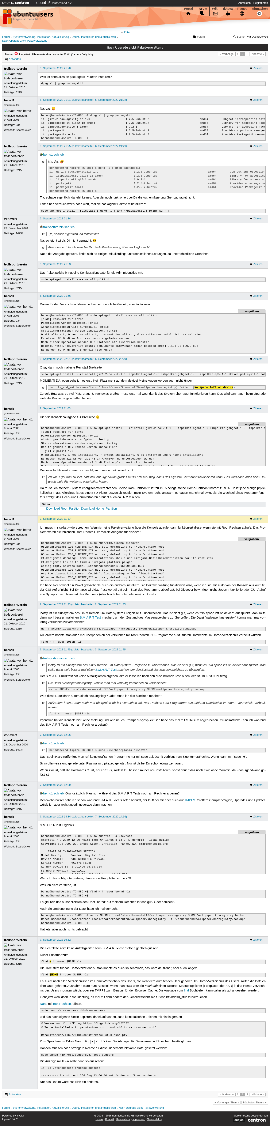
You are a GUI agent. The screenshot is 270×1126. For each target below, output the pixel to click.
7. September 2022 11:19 (55, 519)
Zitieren (257, 68)
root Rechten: (62, 1004)
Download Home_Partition (99, 509)
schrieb (59, 155)
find (186, 991)
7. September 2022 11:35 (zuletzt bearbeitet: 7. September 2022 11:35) (83, 604)
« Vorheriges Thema (227, 1102)
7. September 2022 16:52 (55, 939)
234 (18, 125)
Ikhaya (228, 9)
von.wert (10, 219)
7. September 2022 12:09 (55, 785)
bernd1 (9, 100)
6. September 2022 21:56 (55, 296)
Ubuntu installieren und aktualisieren (94, 37)
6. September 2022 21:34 (55, 218)
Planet (242, 9)
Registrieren (260, 3)
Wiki (215, 9)
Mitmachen (259, 9)
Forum (202, 9)
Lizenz (99, 1119)
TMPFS (189, 800)
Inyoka (20, 1115)
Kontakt (109, 1119)
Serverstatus (154, 1119)
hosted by (8, 3)
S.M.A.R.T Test (90, 618)
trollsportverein (15, 69)
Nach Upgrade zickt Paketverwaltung (24, 40)
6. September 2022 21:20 (55, 68)
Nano (43, 1004)
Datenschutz (123, 1119)
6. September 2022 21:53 (55, 264)
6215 (19, 92)
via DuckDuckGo (257, 36)
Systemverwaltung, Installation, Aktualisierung (41, 37)
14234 (19, 233)
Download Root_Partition (63, 509)
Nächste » (258, 54)
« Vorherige (227, 54)
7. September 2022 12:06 (55, 735)
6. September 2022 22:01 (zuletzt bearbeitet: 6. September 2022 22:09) (83, 359)
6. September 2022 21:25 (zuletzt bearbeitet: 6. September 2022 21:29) (83, 146)
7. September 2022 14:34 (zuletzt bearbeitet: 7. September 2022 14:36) (83, 816)
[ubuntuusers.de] (28, 17)
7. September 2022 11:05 (55, 408)
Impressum (138, 1119)
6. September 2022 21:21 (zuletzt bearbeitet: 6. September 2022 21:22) (83, 100)
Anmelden (244, 3)
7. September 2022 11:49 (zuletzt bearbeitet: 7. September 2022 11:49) (83, 649)
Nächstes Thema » (254, 1102)
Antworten (15, 59)
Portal (188, 9)
